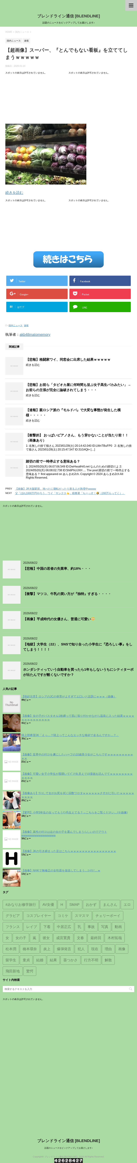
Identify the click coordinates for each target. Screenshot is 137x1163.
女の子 (21, 938)
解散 (108, 960)
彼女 (46, 938)
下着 (46, 927)
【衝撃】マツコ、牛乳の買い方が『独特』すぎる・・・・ (67, 594)
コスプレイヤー (38, 916)
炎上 (46, 949)
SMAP (74, 905)
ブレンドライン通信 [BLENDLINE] (68, 16)
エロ (127, 905)
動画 (118, 927)
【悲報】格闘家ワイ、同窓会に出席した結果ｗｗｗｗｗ (68, 359)
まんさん (110, 905)
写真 (104, 927)
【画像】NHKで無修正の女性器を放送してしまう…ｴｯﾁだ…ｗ (60, 870)
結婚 (39, 960)
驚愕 (29, 971)
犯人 (81, 949)
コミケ (63, 916)
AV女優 (48, 905)
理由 (108, 949)
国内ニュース (15, 325)
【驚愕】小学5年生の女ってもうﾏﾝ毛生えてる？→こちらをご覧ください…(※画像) (74, 812)
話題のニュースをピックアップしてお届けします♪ (68, 1148)
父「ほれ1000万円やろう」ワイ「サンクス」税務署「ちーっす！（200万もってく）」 (70, 493)
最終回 (95, 938)
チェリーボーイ (107, 916)
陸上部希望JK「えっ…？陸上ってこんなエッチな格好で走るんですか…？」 (70, 735)
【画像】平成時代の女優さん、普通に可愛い (57, 619)
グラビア (13, 916)
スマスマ (82, 916)
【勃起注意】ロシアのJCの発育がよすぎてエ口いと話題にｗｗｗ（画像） (68, 696)
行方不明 (91, 960)
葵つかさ (70, 960)
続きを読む (14, 193)
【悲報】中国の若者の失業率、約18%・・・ (57, 568)
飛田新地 (13, 971)
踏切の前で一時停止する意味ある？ (53, 461)
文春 (80, 938)
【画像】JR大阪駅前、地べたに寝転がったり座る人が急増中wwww (55, 488)
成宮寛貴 (63, 938)
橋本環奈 (30, 949)
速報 (26, 325)
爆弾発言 (64, 949)
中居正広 (64, 927)
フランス (13, 927)
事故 (91, 927)
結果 (53, 960)
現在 (94, 949)
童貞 (26, 960)
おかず (91, 905)
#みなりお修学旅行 (21, 905)
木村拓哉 (115, 938)
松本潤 (11, 949)
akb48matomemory (35, 334)
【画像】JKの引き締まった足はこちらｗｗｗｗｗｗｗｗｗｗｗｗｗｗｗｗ (68, 851)
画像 (121, 949)
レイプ (31, 927)
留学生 (11, 960)
